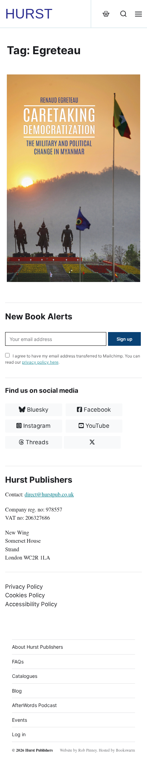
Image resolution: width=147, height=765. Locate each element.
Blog (17, 691)
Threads (36, 442)
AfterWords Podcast (34, 705)
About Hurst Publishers (37, 647)
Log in (19, 734)
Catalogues (24, 676)
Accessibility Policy (31, 604)
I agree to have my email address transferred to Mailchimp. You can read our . (72, 359)
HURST (28, 14)
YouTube (96, 425)
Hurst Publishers (39, 750)
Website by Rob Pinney (78, 750)
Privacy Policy (24, 586)
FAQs (18, 661)
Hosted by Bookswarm (117, 750)
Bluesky (36, 409)
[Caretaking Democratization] (73, 178)
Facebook (96, 409)
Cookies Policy (25, 595)
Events (19, 720)
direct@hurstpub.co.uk (49, 494)
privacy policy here (40, 362)
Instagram (36, 425)
